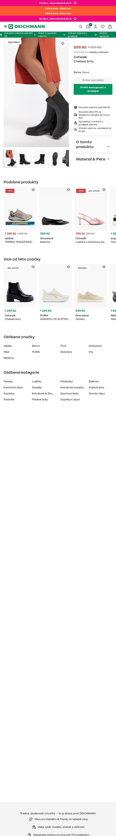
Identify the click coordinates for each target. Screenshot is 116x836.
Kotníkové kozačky (72, 387)
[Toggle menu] (5, 26)
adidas (8, 346)
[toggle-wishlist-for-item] (62, 43)
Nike (6, 352)
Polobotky (66, 381)
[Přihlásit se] (95, 26)
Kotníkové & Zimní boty (46, 393)
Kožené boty (96, 387)
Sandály (37, 387)
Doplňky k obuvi (70, 399)
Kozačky (9, 393)
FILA (63, 346)
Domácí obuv (97, 393)
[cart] (110, 26)
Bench (36, 346)
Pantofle (9, 399)
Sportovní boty (69, 393)
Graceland (95, 346)
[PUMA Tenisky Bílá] (55, 293)
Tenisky (8, 381)
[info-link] (75, 3)
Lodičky (37, 381)
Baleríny (94, 381)
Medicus (9, 358)
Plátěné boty (40, 399)
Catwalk (80, 57)
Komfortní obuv (13, 387)
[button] (36, 93)
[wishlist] (102, 26)
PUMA (36, 352)
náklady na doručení (98, 52)
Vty (91, 352)
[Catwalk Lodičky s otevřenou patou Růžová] (90, 216)
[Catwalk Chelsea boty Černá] (20, 293)
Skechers (66, 352)
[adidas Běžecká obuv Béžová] (20, 216)
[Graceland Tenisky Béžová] (90, 293)
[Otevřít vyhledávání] (81, 26)
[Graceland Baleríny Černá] (55, 216)
